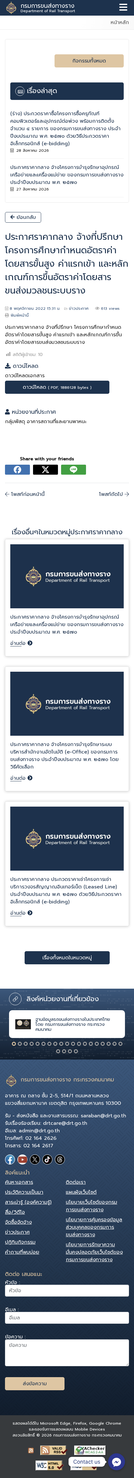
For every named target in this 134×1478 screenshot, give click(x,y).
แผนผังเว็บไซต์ (81, 1192)
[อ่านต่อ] (67, 578)
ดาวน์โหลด (57, 387)
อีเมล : (12, 1310)
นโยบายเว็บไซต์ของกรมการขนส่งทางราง (91, 1206)
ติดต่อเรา (76, 1182)
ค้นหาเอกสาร (19, 1182)
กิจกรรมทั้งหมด (89, 61)
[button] (14, 1044)
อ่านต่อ (18, 643)
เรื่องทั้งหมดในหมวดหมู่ (67, 957)
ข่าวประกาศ (79, 308)
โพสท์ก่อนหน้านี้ (27, 494)
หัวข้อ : (12, 1283)
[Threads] (60, 1159)
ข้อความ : (15, 1338)
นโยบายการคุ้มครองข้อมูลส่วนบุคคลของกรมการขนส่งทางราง (94, 1227)
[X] (35, 1159)
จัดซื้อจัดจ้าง (18, 1222)
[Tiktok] (47, 1159)
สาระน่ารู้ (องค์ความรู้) (28, 1202)
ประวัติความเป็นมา (24, 1192)
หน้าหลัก (120, 22)
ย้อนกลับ (25, 217)
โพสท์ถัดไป (112, 494)
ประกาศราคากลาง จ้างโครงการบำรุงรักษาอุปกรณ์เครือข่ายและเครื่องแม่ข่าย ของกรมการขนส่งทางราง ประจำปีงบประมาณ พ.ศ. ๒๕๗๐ (66, 175)
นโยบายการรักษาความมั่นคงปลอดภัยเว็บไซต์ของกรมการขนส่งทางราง (94, 1252)
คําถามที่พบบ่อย (22, 1252)
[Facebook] (10, 1159)
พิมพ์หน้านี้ (20, 315)
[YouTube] (22, 1159)
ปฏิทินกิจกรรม (20, 1242)
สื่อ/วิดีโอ (15, 1212)
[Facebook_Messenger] (116, 1461)
